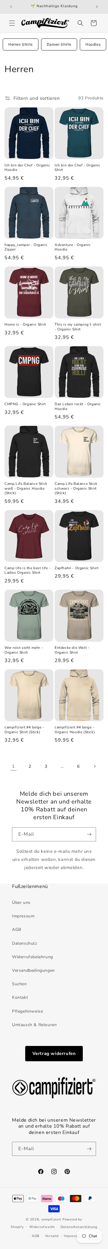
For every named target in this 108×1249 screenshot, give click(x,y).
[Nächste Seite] (94, 766)
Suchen (19, 984)
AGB (16, 929)
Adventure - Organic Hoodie (73, 247)
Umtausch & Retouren (34, 1025)
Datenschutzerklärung (79, 1227)
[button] (12, 23)
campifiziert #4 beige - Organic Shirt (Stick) (24, 729)
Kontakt (20, 997)
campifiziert (51, 1219)
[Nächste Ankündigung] (97, 6)
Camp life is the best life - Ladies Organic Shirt (27, 570)
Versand (51, 1236)
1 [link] (13, 766)
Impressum (23, 916)
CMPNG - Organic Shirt (25, 404)
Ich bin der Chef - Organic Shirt (77, 167)
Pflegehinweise (27, 1011)
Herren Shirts (20, 44)
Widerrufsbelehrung (32, 957)
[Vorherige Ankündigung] (11, 6)
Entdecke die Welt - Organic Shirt (72, 650)
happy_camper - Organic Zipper (25, 247)
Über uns (21, 902)
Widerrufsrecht (42, 1227)
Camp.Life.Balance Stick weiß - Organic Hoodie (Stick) (25, 488)
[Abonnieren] (89, 834)
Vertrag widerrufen (54, 1053)
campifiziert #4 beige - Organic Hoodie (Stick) (75, 729)
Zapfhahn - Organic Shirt (76, 568)
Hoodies (93, 44)
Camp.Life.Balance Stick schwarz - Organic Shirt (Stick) (76, 488)
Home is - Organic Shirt (25, 324)
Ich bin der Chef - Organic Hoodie (27, 167)
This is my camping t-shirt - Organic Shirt (78, 327)
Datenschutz (24, 943)
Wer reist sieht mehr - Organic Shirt (23, 650)
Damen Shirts (59, 44)
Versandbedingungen (33, 970)
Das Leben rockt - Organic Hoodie (78, 406)
